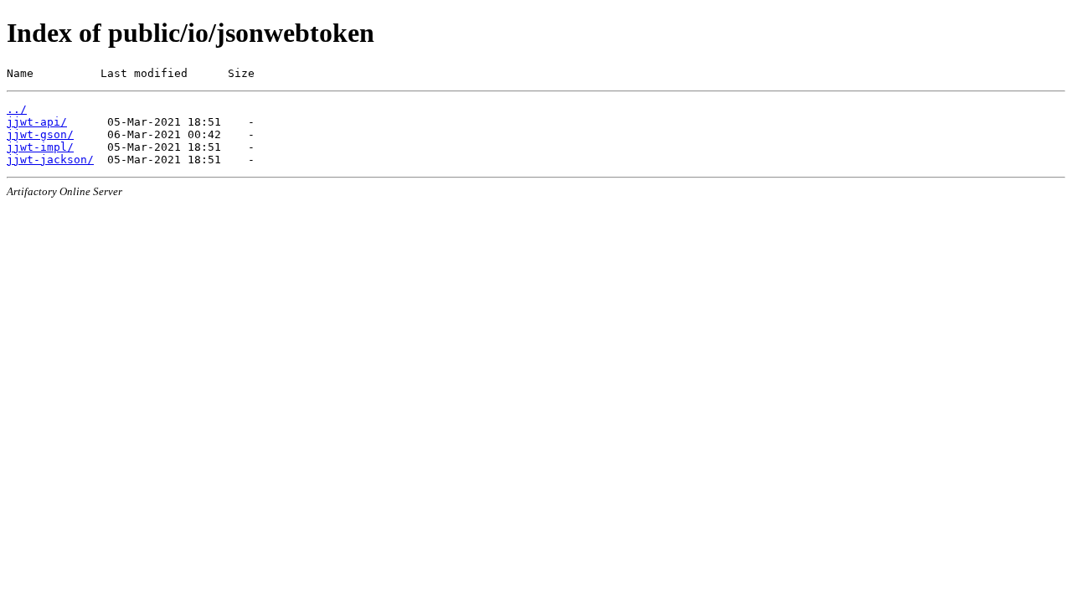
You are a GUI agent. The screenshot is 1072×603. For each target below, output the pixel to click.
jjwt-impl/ (40, 147)
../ (17, 109)
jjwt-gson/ (40, 134)
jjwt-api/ (37, 122)
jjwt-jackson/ (50, 159)
